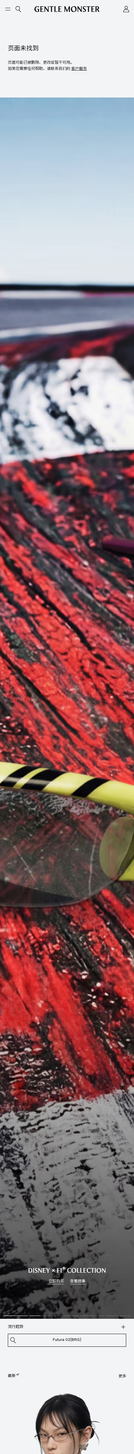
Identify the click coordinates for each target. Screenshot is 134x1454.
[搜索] (123, 1327)
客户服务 (79, 68)
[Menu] (8, 9)
